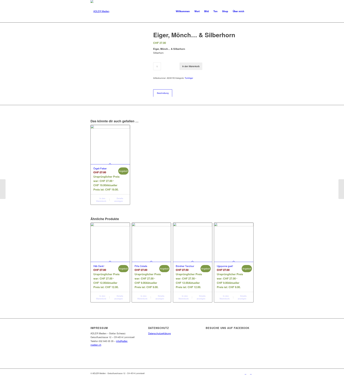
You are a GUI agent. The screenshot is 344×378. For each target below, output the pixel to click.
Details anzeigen (118, 199)
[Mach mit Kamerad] (3, 189)
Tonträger (189, 77)
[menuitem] (182, 11)
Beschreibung (163, 93)
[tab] (162, 93)
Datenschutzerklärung (159, 333)
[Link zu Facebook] (245, 373)
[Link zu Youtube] (251, 373)
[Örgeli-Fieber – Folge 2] (341, 189)
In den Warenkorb (191, 66)
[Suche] (250, 11)
